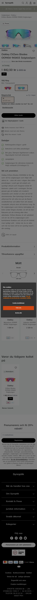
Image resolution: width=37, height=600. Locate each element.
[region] (18, 300)
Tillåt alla (18, 308)
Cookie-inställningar (18, 303)
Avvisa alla (18, 312)
